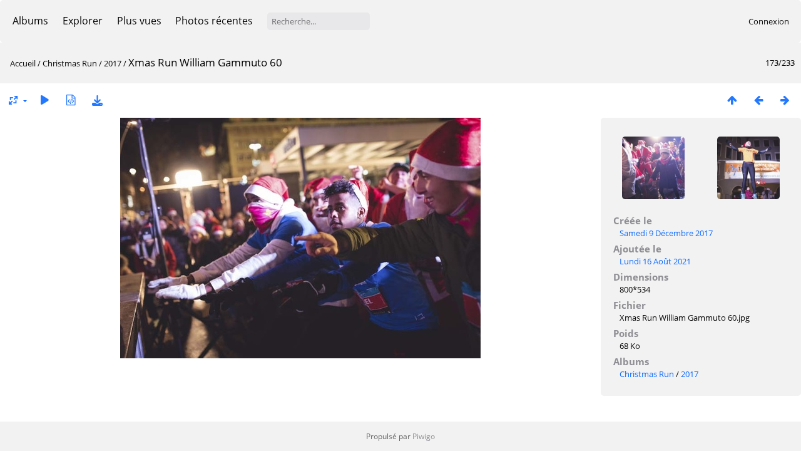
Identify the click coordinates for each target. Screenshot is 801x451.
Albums (30, 21)
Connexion (768, 21)
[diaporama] (44, 100)
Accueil (23, 63)
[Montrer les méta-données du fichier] (71, 100)
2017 (112, 63)
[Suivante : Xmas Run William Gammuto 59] (785, 100)
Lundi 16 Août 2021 (655, 261)
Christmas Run (70, 63)
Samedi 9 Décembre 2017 (666, 233)
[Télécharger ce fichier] (97, 100)
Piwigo (423, 436)
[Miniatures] (732, 100)
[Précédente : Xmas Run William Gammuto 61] (758, 100)
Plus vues (139, 21)
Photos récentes (214, 21)
